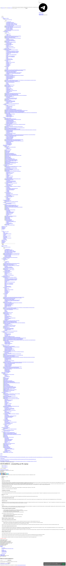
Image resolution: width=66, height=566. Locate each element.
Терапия (4, 117)
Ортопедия (4, 104)
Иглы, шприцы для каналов (5, 372)
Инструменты (5, 145)
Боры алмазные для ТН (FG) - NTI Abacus (13, 461)
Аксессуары (1, 459)
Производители (4, 227)
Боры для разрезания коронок (11, 459)
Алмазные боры (5, 459)
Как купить (3, 240)
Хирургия (4, 202)
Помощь (1, 546)
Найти (3, 244)
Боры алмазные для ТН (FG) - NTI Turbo (24, 461)
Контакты (3, 242)
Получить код (9, 560)
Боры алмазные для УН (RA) (33, 461)
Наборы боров (17, 459)
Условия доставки (4, 551)
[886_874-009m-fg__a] (5, 465)
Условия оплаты (4, 550)
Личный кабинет (41, 12)
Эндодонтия (5, 204)
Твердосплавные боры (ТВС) (23, 459)
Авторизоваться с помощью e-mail (4, 563)
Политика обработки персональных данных (7, 548)
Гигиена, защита (5, 31)
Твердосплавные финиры (30, 459)
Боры (4, 232)
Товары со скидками (4, 226)
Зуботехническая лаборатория (7, 233)
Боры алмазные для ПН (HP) (4, 461)
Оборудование (5, 237)
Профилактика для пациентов (6, 427)
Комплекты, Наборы (6, 18)
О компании (3, 228)
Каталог (3, 17)
